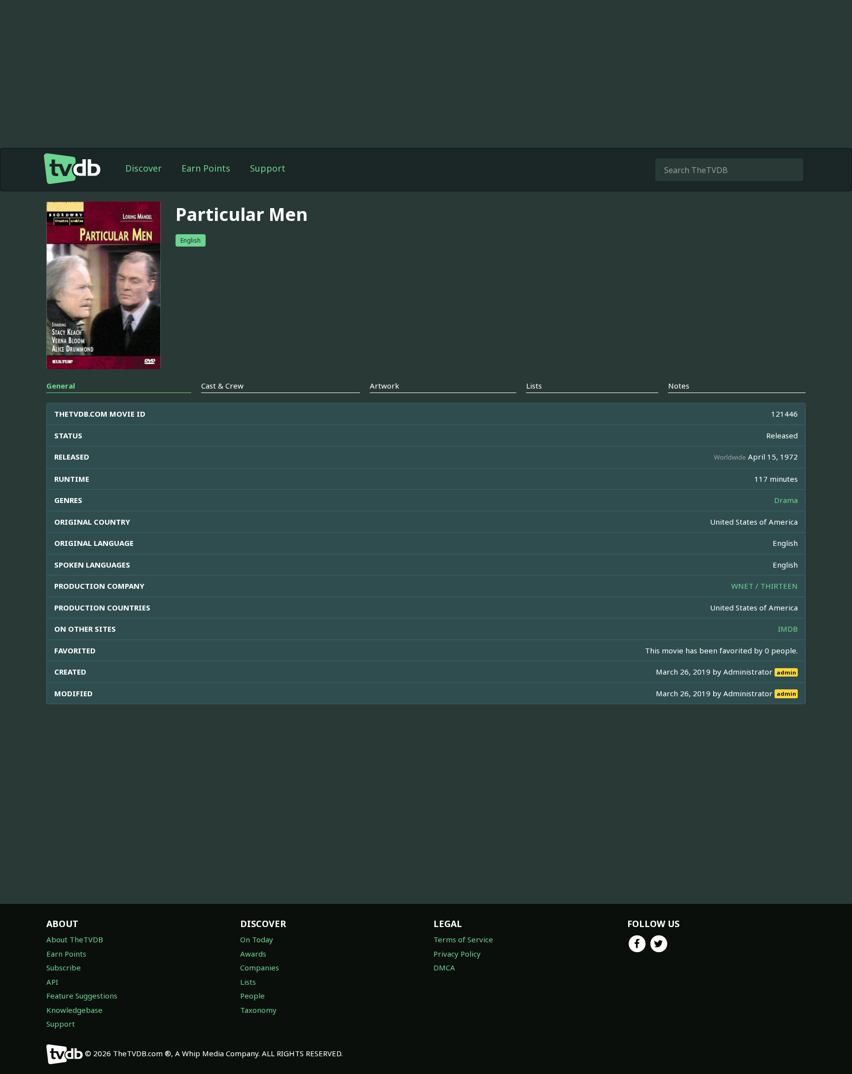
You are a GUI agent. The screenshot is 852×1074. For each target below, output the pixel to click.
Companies (259, 967)
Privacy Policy (457, 954)
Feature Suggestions (81, 996)
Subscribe (63, 967)
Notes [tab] (678, 386)
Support (267, 168)
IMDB (788, 629)
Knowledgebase (74, 1010)
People (252, 996)
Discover (143, 168)
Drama (786, 500)
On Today (256, 939)
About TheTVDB (74, 939)
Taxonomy (258, 1010)
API (52, 982)
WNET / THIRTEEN (764, 586)
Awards (253, 954)
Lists (248, 982)
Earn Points (205, 168)
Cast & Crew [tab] (222, 386)
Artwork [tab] (384, 386)
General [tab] (60, 386)
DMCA (444, 967)
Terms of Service (463, 939)
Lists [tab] (534, 386)
